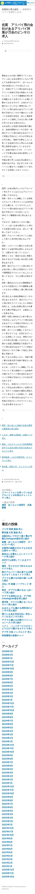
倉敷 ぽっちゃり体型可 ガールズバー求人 (17, 543)
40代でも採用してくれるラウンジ (16, 561)
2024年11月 (8, 706)
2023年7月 (7, 762)
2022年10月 (8, 793)
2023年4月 (7, 772)
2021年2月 (7, 862)
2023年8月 (7, 758)
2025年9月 (7, 672)
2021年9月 (7, 838)
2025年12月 (8, 661)
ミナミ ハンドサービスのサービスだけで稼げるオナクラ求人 (17, 627)
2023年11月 (8, 748)
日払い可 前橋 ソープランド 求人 (17, 585)
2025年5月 (7, 686)
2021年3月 (7, 859)
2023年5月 (7, 769)
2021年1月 (7, 866)
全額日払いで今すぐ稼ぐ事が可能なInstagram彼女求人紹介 (17, 537)
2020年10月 (8, 876)
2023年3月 (7, 776)
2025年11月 (8, 665)
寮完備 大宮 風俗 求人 (12, 532)
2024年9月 (7, 713)
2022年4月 (7, 814)
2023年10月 (8, 752)
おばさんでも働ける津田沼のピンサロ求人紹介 (17, 609)
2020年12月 (8, 869)
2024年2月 (7, 738)
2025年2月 (7, 696)
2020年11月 (8, 873)
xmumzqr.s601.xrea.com (11, 41)
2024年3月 (7, 734)
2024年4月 (7, 731)
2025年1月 (7, 700)
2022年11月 (8, 790)
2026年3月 (7, 651)
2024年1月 (7, 741)
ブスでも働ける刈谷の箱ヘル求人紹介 (17, 579)
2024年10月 (8, 710)
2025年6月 (7, 682)
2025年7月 (7, 679)
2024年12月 (8, 703)
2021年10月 (8, 835)
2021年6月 (7, 849)
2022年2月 (7, 821)
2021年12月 (8, 828)
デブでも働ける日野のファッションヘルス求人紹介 (17, 621)
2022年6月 (7, 807)
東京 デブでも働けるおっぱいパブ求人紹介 (17, 591)
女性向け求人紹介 (10, 9)
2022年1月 (7, 824)
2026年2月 (7, 654)
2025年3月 (7, 693)
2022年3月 (7, 817)
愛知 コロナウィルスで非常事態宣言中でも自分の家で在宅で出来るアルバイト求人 (17, 447)
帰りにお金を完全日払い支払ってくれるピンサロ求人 (17, 615)
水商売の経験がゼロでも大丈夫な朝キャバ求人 (17, 549)
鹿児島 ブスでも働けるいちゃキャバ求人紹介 (17, 603)
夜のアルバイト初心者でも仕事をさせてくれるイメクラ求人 (17, 573)
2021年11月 (7, 831)
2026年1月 (7, 658)
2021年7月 (7, 845)
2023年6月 (7, 765)
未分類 (20, 481)
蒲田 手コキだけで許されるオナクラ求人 (17, 567)
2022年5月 (7, 810)
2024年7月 (7, 720)
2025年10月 (8, 668)
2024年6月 (7, 724)
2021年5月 (7, 852)
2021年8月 (7, 842)
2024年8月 (7, 717)
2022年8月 (7, 800)
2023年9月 (7, 755)
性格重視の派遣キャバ (12, 635)
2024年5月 (7, 727)
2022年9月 (7, 797)
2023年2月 (7, 779)
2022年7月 (7, 803)
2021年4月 (7, 856)
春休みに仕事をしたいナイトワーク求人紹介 (17, 555)
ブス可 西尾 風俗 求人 (12, 529)
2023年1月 (7, 783)
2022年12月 (8, 786)
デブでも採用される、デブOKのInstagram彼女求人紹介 (16, 597)
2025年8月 (7, 675)
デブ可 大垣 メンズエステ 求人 (17, 632)
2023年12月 (8, 745)
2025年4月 (7, 689)
